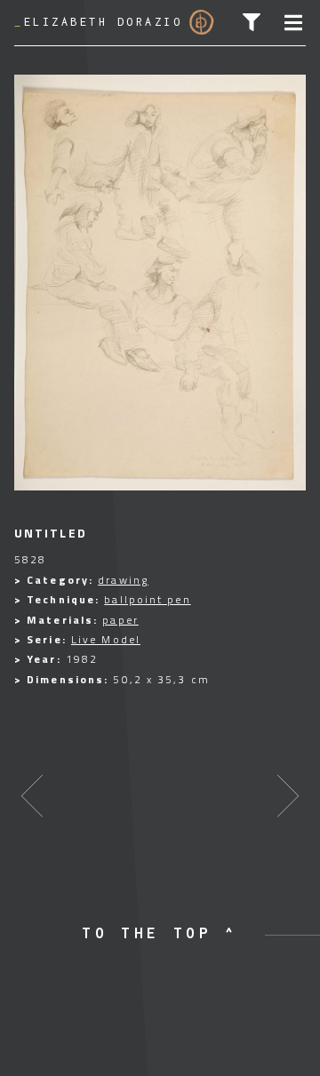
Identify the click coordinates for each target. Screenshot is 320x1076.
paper (120, 619)
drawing (123, 579)
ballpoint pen (147, 599)
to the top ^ (160, 933)
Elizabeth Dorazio (98, 21)
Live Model (105, 639)
